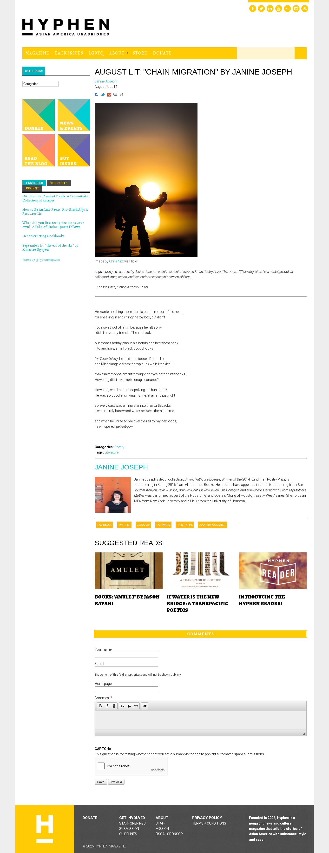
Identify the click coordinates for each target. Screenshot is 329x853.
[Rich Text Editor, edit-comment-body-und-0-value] (200, 720)
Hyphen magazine (44, 829)
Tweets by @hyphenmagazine (41, 259)
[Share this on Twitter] (103, 95)
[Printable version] (122, 95)
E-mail (99, 664)
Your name (103, 649)
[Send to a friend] (115, 95)
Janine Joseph (121, 467)
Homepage (103, 684)
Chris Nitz (116, 261)
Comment (103, 698)
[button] (100, 706)
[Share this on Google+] (109, 95)
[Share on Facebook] (97, 95)
